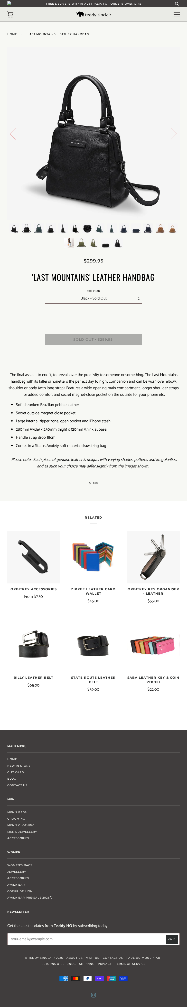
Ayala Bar (16, 884)
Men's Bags (17, 812)
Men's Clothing (21, 825)
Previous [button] (15, 133)
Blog (11, 778)
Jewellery (16, 871)
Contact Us (17, 785)
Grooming (16, 818)
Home (12, 34)
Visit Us (92, 957)
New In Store (18, 765)
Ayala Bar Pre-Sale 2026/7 (30, 897)
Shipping (86, 964)
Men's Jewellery (22, 831)
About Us (74, 957)
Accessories (18, 838)
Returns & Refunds (58, 964)
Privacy (105, 964)
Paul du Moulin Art (144, 957)
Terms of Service (130, 964)
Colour (93, 291)
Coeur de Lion (20, 891)
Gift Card (15, 772)
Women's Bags (19, 865)
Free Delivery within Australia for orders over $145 (93, 3)
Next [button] (171, 133)
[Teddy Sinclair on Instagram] (93, 996)
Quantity (94, 313)
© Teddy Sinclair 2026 (44, 957)
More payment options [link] (93, 365)
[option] (93, 133)
